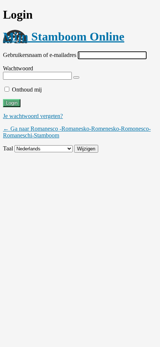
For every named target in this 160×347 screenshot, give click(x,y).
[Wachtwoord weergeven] (76, 77)
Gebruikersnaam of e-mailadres (39, 55)
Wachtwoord (18, 68)
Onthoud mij (27, 89)
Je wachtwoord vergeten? (33, 116)
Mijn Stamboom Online (63, 36)
